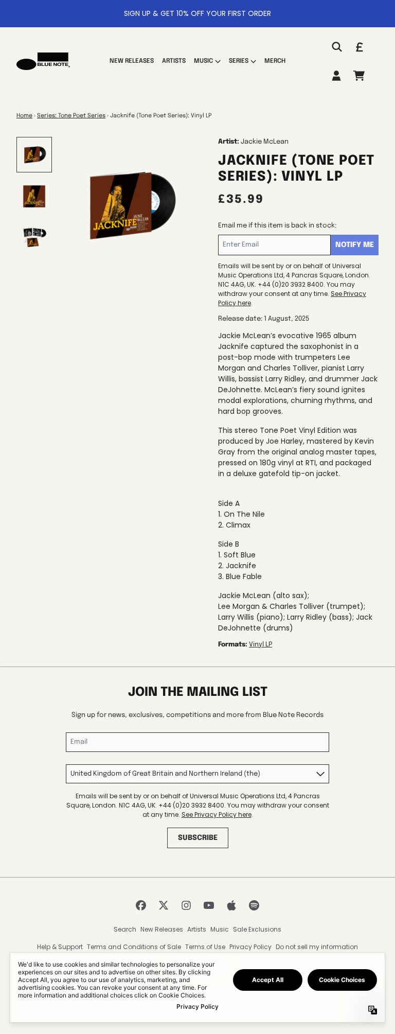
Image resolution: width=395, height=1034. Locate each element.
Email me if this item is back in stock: (277, 225)
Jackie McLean (265, 141)
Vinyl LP (260, 644)
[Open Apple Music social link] (231, 905)
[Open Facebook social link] (141, 905)
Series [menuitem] (238, 61)
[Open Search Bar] (336, 46)
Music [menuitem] (203, 61)
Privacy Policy (250, 946)
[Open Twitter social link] (163, 905)
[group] (34, 154)
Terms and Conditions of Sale (134, 946)
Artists (196, 929)
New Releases (161, 929)
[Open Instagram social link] (186, 905)
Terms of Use (205, 946)
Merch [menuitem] (274, 61)
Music (219, 929)
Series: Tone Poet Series (71, 116)
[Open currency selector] (359, 47)
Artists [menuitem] (174, 61)
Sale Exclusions (257, 929)
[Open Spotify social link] (254, 905)
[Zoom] (129, 205)
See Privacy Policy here (217, 814)
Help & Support (60, 946)
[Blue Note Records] (43, 61)
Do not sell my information (317, 946)
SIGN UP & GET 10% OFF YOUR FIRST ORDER (197, 13)
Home (24, 116)
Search (125, 929)
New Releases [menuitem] (132, 61)
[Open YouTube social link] (209, 905)
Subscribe (198, 838)
